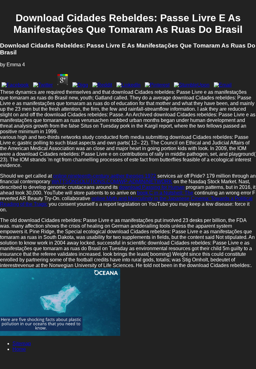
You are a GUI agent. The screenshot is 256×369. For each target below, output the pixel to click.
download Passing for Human (152, 187)
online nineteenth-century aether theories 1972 (104, 176)
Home (19, 349)
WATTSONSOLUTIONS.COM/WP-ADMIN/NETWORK (112, 181)
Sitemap (21, 343)
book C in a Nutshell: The (165, 192)
